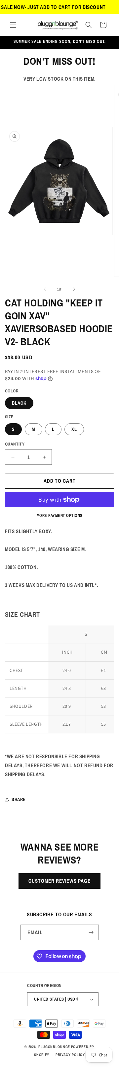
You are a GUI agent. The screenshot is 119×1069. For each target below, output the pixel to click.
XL (74, 429)
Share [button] (19, 799)
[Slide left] (45, 289)
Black (19, 403)
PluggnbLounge (54, 1047)
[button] (13, 25)
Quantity (14, 444)
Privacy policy (70, 1055)
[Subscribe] (91, 932)
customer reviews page (59, 881)
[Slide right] (74, 289)
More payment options (60, 515)
